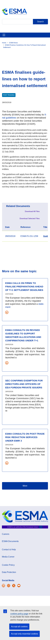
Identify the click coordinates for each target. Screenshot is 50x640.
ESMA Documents (10, 541)
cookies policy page (19, 614)
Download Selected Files (30, 218)
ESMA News (13, 43)
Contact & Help (9, 549)
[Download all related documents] (6, 312)
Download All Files (32, 211)
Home (4, 43)
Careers (5, 534)
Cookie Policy (8, 565)
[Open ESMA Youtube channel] (18, 585)
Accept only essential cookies (24, 634)
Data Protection (9, 572)
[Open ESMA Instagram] (8, 585)
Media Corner (8, 557)
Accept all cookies (19, 626)
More (25, 486)
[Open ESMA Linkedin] (13, 585)
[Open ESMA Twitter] (3, 585)
